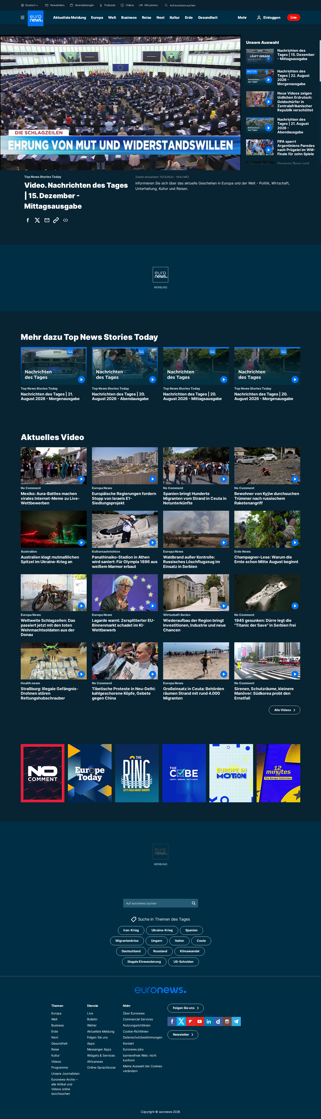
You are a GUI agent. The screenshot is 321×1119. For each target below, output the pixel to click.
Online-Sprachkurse (101, 1067)
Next (160, 17)
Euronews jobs (133, 1049)
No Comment (31, 488)
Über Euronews (134, 1013)
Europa (97, 17)
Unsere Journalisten (65, 1073)
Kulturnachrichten (106, 551)
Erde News (242, 551)
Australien (29, 551)
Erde (189, 17)
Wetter (92, 1025)
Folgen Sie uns (97, 1037)
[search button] (166, 5)
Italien (179, 940)
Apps (91, 1043)
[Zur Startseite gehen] (35, 18)
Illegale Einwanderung (144, 961)
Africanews (95, 1061)
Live (294, 17)
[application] (120, 102)
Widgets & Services (101, 1055)
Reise (146, 17)
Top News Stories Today (39, 388)
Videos (56, 1061)
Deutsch (30, 5)
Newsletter (181, 1034)
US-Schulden (183, 961)
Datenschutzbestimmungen (142, 1037)
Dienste (92, 1005)
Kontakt (128, 1043)
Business (128, 17)
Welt (112, 17)
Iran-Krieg (131, 930)
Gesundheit (207, 17)
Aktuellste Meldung (69, 17)
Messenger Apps (99, 1049)
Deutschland (131, 951)
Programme (59, 1067)
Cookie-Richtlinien (135, 1031)
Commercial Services (138, 1019)
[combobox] (188, 5)
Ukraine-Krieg (162, 930)
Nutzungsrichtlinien (136, 1025)
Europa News (102, 488)
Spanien (191, 930)
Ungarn (156, 940)
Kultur (175, 17)
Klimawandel (189, 951)
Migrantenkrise (127, 940)
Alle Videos (282, 710)
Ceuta (201, 940)
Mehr (127, 1005)
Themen (57, 1005)
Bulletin (92, 1019)
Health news (30, 683)
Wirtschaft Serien (176, 614)
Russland (160, 951)
